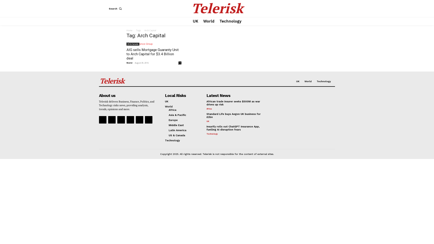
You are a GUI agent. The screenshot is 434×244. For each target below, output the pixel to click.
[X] (139, 120)
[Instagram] (112, 120)
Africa (209, 109)
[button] (116, 8)
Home (129, 30)
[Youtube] (148, 120)
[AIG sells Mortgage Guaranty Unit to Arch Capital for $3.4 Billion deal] (153, 44)
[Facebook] (102, 120)
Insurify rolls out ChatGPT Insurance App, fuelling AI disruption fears (233, 128)
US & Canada (132, 44)
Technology (212, 134)
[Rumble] (121, 120)
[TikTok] (130, 120)
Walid (129, 63)
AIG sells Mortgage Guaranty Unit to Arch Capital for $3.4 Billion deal (152, 54)
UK (207, 121)
